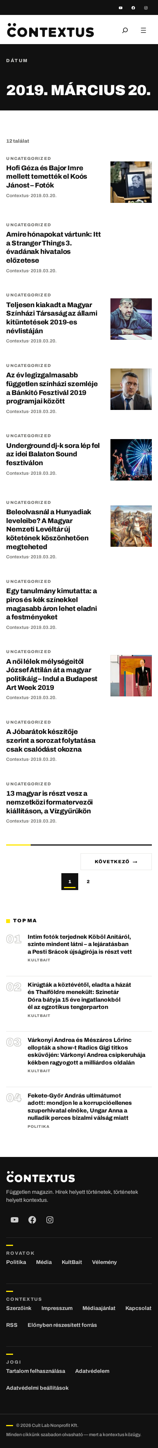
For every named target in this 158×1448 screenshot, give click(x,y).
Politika (38, 1126)
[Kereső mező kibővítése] (125, 30)
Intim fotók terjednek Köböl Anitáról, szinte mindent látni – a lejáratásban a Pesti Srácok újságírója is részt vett (80, 944)
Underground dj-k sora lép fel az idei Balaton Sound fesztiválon (53, 454)
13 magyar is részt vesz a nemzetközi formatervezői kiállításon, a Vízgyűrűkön (49, 802)
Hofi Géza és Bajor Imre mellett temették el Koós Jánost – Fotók (46, 176)
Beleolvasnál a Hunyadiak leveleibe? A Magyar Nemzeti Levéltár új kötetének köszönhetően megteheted (48, 529)
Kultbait (39, 960)
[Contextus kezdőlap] (50, 30)
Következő (116, 861)
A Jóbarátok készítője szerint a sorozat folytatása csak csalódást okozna (50, 740)
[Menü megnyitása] (143, 30)
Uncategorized (28, 158)
